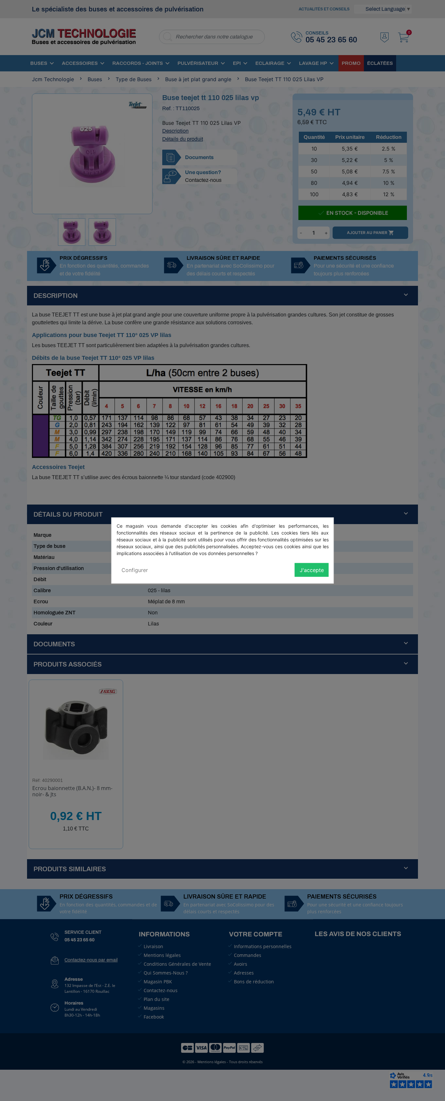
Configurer (135, 570)
